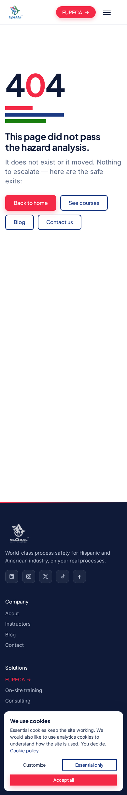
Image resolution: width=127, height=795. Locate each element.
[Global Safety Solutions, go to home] (15, 12)
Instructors (18, 624)
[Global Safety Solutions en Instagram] (28, 576)
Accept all (63, 780)
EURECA (72, 12)
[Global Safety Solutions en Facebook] (79, 576)
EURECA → (18, 679)
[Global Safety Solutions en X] (45, 576)
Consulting (17, 701)
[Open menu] (107, 12)
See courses (84, 202)
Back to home (31, 202)
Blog (19, 222)
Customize (34, 765)
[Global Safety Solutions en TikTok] (62, 576)
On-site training (23, 690)
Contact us (59, 222)
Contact (14, 645)
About (12, 613)
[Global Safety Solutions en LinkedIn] (11, 576)
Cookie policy (24, 750)
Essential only (89, 765)
